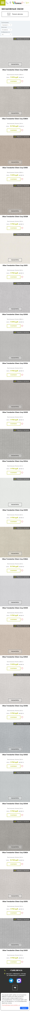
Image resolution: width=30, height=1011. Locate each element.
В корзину (13, 81)
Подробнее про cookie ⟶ (11, 1005)
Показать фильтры (17, 14)
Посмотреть (15, 64)
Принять (24, 1008)
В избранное (22, 81)
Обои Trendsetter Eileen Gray (15, 70)
